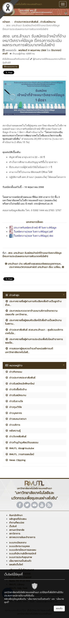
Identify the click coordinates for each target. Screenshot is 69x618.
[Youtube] (42, 505)
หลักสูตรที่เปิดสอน (17, 519)
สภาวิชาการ (14, 533)
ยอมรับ (59, 608)
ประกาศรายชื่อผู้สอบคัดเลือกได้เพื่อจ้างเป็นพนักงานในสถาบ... (33, 322)
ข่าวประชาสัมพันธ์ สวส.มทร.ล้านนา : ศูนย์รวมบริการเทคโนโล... (34, 331)
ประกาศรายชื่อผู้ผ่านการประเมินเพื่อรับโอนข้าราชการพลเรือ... (34, 340)
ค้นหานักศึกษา (16, 515)
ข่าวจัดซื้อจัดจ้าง (17, 389)
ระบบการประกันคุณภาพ (20, 557)
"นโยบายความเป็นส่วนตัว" (39, 599)
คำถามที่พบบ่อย (16, 522)
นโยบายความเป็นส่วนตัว (20, 561)
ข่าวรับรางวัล (15, 401)
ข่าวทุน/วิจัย (15, 407)
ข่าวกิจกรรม (15, 372)
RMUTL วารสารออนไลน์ (21, 454)
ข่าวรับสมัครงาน (17, 395)
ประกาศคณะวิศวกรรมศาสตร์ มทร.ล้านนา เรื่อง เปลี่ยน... (35, 267)
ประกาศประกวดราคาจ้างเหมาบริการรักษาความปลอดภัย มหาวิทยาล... (31, 312)
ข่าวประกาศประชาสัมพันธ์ (21, 377)
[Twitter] (27, 505)
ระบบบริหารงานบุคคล (19, 546)
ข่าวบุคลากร (15, 413)
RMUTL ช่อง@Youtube (21, 448)
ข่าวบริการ (14, 425)
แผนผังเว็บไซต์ (16, 564)
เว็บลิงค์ (13, 526)
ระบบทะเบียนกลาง (17, 542)
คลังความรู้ (14, 430)
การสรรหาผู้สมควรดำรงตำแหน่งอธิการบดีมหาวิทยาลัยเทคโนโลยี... (29, 350)
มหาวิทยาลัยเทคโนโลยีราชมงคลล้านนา (22, 4)
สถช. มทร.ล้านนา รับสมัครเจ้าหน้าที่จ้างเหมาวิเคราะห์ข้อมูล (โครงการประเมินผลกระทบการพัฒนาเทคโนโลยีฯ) (32, 254)
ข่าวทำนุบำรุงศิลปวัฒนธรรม (23, 442)
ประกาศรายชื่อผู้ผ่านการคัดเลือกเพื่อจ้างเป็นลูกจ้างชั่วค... (33, 303)
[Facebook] (19, 505)
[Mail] (34, 505)
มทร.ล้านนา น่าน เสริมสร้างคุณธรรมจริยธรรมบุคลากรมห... (34, 264)
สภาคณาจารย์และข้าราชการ (22, 537)
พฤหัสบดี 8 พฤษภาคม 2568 (32, 50)
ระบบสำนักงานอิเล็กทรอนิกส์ (22, 553)
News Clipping (16, 460)
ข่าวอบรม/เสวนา (17, 419)
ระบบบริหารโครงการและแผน (22, 550)
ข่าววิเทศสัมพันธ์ (17, 436)
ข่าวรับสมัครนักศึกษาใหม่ (21, 383)
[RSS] (49, 505)
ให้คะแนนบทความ (10, 66)
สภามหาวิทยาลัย (16, 530)
